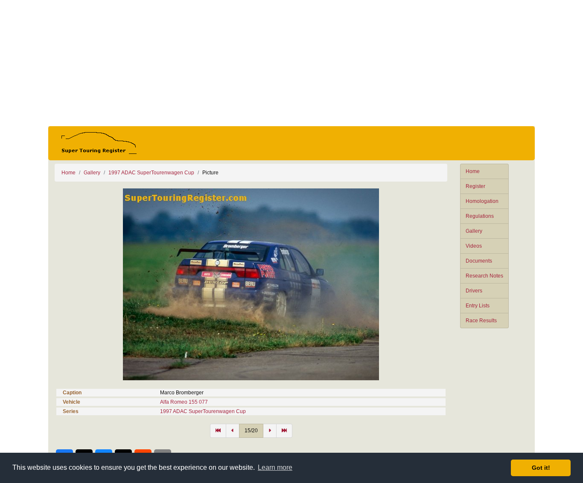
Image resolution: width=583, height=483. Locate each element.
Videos (474, 246)
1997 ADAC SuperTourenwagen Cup (151, 173)
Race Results (481, 321)
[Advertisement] (291, 63)
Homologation (482, 201)
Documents (479, 261)
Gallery (474, 231)
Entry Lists (478, 306)
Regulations (480, 216)
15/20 (251, 431)
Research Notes (484, 276)
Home (473, 171)
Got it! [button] (541, 467)
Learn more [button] (275, 467)
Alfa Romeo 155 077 (184, 402)
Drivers (474, 291)
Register (475, 186)
